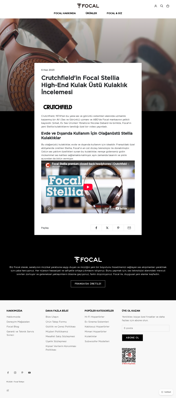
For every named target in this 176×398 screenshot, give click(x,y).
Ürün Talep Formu (56, 321)
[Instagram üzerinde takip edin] (15, 372)
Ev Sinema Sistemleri (97, 321)
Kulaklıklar (91, 336)
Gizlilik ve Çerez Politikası (61, 326)
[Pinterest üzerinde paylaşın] (118, 228)
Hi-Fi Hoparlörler (94, 316)
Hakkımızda (13, 316)
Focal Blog (13, 326)
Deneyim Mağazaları (18, 321)
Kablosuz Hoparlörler (97, 326)
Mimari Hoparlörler (96, 331)
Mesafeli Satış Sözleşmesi (60, 336)
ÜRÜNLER (91, 13)
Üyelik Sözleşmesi (56, 341)
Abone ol (132, 337)
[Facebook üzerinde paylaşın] (96, 228)
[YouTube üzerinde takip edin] (29, 372)
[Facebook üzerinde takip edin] (8, 372)
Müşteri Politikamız (57, 331)
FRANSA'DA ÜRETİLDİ (88, 283)
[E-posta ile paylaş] (129, 228)
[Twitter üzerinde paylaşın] (107, 228)
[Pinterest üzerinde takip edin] (22, 372)
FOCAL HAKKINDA (65, 13)
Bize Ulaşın (52, 316)
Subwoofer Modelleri (97, 341)
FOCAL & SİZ (114, 13)
